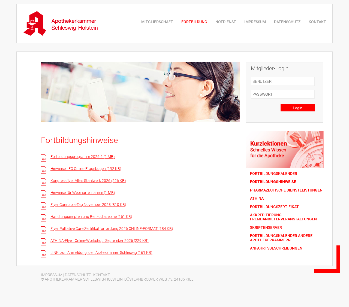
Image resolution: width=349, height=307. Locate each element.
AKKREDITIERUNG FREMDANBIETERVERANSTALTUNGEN (283, 217)
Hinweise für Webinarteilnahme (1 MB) (82, 192)
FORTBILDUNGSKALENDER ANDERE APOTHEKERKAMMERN (281, 238)
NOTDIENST (225, 22)
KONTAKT (317, 22)
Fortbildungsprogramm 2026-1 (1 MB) (82, 156)
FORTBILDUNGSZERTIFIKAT (274, 207)
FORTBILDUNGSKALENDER (273, 174)
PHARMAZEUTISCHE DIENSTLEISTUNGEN (286, 190)
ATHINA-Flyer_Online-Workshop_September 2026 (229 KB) (99, 240)
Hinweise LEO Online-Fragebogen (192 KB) (85, 168)
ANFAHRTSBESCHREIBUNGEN (276, 248)
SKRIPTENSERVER (266, 228)
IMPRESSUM (255, 22)
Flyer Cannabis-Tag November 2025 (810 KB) (88, 204)
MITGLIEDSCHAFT (157, 22)
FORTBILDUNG (194, 22)
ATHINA (257, 198)
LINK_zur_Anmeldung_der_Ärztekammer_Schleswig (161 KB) (101, 252)
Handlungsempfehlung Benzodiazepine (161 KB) (91, 216)
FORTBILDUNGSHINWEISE (273, 182)
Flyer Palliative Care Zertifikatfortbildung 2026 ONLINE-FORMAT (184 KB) (111, 228)
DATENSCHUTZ (287, 22)
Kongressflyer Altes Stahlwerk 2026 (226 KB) (88, 180)
